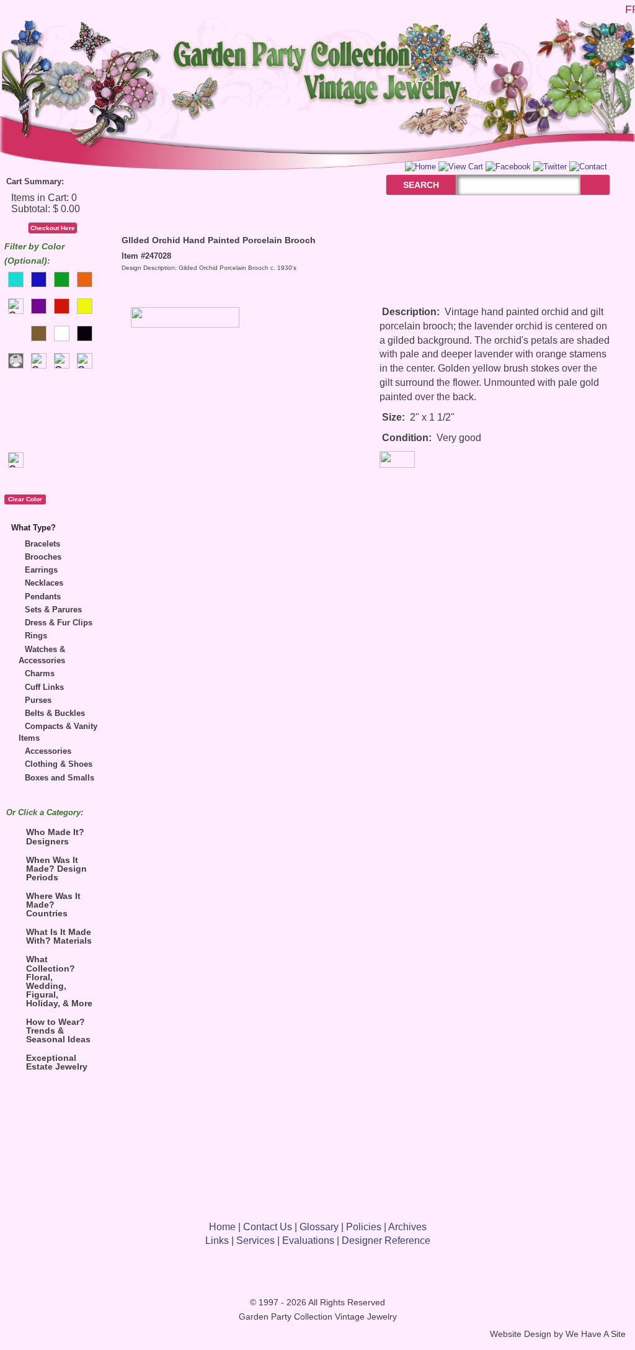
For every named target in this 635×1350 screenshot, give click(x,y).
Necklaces (44, 583)
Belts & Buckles (55, 713)
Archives (407, 1227)
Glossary (319, 1227)
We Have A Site (596, 1334)
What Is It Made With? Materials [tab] (59, 936)
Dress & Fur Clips (58, 622)
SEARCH (407, 185)
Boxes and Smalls (59, 777)
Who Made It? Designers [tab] (55, 836)
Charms (40, 673)
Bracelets (42, 543)
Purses (38, 700)
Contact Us (267, 1227)
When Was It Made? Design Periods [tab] (56, 868)
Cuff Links (44, 687)
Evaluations (308, 1240)
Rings (36, 635)
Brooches (43, 556)
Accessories (48, 751)
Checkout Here (52, 228)
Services (255, 1240)
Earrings (41, 569)
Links (217, 1240)
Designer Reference (386, 1240)
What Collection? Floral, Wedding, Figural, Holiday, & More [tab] (59, 981)
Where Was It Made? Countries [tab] (53, 904)
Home (222, 1227)
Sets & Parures (53, 609)
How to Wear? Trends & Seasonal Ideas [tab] (58, 1030)
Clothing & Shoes (58, 764)
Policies (363, 1227)
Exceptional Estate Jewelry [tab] (56, 1062)
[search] (595, 185)
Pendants (43, 596)
